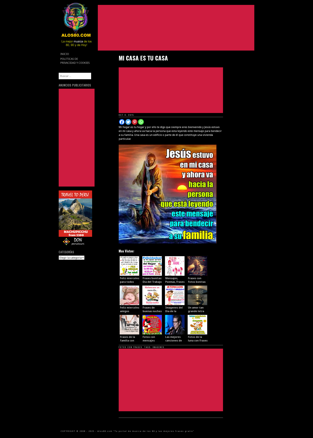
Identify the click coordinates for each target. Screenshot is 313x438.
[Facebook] (122, 122)
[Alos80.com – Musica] (76, 49)
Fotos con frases (130, 347)
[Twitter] (128, 122)
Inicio (64, 54)
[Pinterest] (134, 122)
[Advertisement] (176, 28)
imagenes (158, 347)
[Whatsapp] (141, 122)
